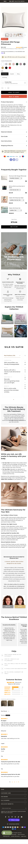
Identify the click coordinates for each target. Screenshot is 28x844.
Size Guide (4, 136)
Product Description (7, 102)
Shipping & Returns (7, 145)
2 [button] (12, 782)
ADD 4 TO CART (14, 226)
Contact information (15, 836)
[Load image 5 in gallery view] (21, 35)
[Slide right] (25, 1)
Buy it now (14, 96)
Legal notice (23, 836)
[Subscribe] (26, 808)
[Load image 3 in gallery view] (14, 35)
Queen (12, 74)
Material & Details (6, 132)
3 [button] (14, 782)
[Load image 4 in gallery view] (17, 35)
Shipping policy (6, 836)
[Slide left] (2, 1)
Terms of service (21, 834)
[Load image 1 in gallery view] (7, 35)
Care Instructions (6, 141)
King (19, 74)
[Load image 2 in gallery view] (10, 35)
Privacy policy (13, 834)
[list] (14, 290)
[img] (4, 718)
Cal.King (5, 78)
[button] (19, 47)
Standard (5, 74)
